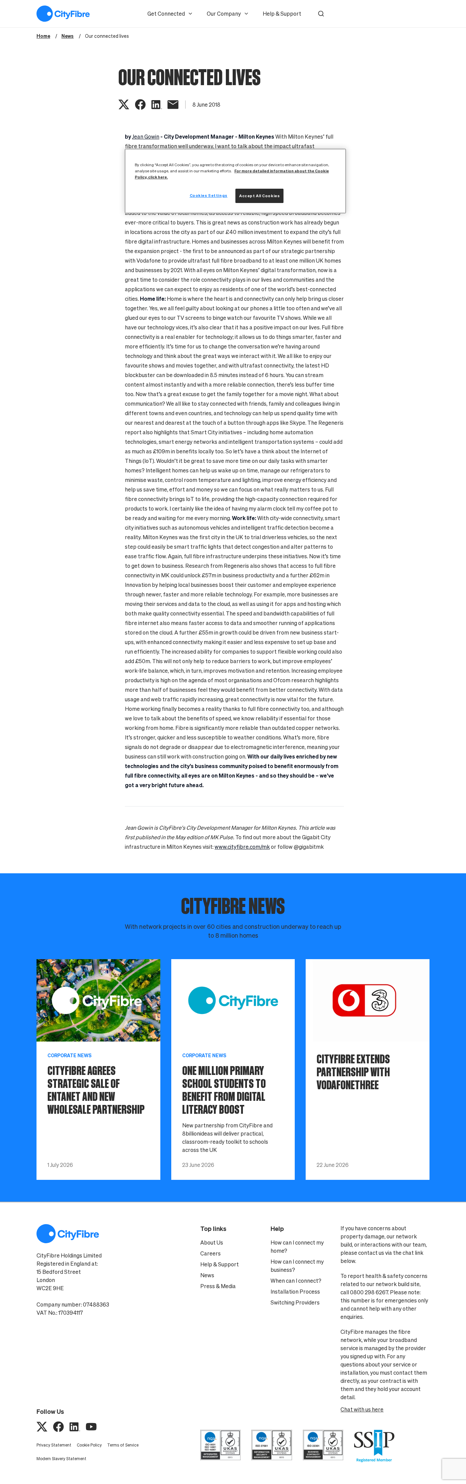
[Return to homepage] (63, 13)
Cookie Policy (89, 1445)
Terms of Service (123, 1445)
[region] (235, 181)
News (207, 1275)
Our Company (224, 14)
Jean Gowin (145, 137)
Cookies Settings (209, 195)
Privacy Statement (54, 1445)
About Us (211, 1242)
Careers (210, 1253)
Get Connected (166, 14)
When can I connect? (296, 1281)
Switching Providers (295, 1302)
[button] (321, 13)
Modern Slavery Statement (61, 1458)
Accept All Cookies (259, 195)
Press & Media (218, 1286)
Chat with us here (361, 1409)
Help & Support (282, 14)
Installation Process (295, 1291)
